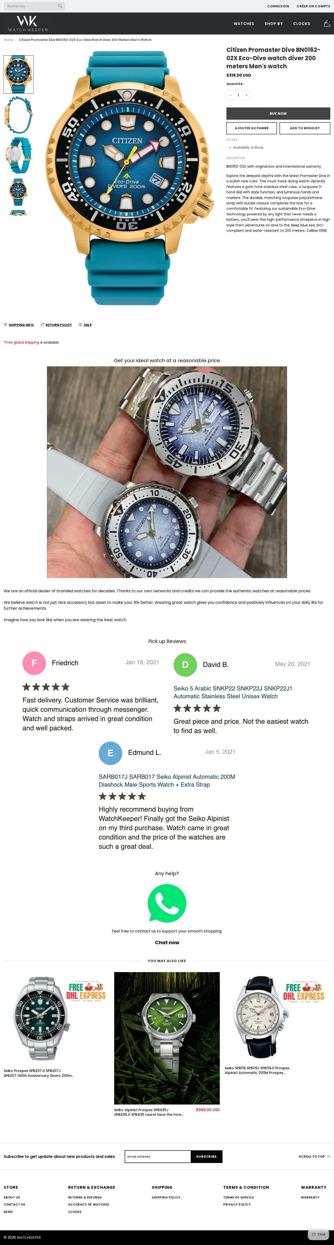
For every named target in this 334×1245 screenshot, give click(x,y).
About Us (12, 1197)
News (8, 1212)
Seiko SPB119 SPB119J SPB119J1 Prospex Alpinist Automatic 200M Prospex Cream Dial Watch (257, 1070)
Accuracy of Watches (88, 1204)
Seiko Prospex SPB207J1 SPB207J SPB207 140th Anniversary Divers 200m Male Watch (38, 1073)
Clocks (301, 23)
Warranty (310, 1197)
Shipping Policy (166, 1197)
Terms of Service (238, 1197)
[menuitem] (244, 23)
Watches (244, 23)
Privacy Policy (237, 1204)
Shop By (274, 23)
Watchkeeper (29, 1237)
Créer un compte (313, 6)
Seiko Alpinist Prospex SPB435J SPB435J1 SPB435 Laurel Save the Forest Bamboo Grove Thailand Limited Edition (149, 1112)
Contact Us (14, 1204)
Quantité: (235, 83)
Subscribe (206, 1156)
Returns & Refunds (85, 1197)
